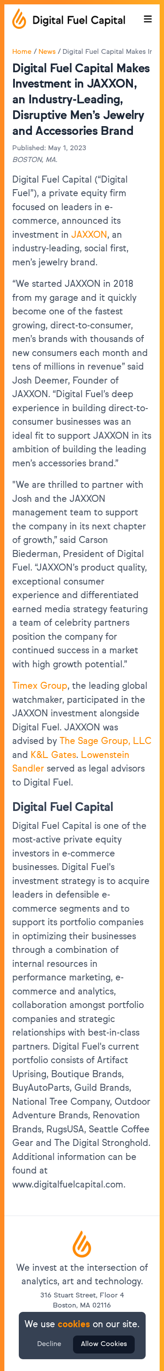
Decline (49, 1344)
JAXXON (89, 235)
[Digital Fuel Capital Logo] (82, 1244)
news (47, 52)
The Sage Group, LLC (105, 741)
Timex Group (39, 686)
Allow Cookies (104, 1344)
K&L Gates (53, 755)
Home (21, 52)
